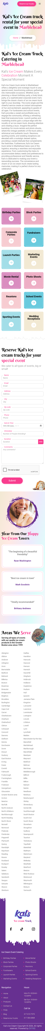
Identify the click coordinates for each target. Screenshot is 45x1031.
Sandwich (5, 877)
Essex (4, 765)
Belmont (5, 676)
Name (6, 375)
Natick (26, 788)
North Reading (7, 818)
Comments (8, 447)
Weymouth (28, 880)
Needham (27, 791)
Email (6, 383)
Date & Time (8, 423)
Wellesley (27, 861)
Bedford (5, 673)
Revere (4, 857)
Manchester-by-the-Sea (33, 739)
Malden (26, 735)
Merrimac (27, 768)
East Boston (6, 758)
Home (15, 38)
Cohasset (5, 729)
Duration (7, 439)
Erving (4, 762)
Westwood (28, 877)
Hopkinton (28, 686)
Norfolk (4, 805)
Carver (4, 712)
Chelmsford (6, 722)
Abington (5, 653)
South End (28, 818)
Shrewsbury (28, 805)
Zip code (7, 407)
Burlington (6, 702)
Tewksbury (28, 841)
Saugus (4, 880)
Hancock (27, 660)
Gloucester (6, 791)
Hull (25, 693)
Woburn (27, 887)
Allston (4, 656)
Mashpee (27, 755)
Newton (5, 801)
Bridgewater (6, 693)
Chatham (5, 719)
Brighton (5, 696)
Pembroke (5, 834)
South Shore (28, 821)
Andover (5, 660)
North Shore (6, 821)
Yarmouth (27, 890)
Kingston (27, 702)
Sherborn (5, 890)
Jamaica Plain (29, 699)
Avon (4, 666)
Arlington (5, 663)
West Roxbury (29, 874)
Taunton (27, 838)
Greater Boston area (9, 795)
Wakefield (27, 847)
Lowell (26, 726)
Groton (4, 798)
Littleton (27, 722)
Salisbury (5, 874)
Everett (4, 768)
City (5, 399)
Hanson (27, 666)
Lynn (25, 729)
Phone (6, 415)
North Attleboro (8, 811)
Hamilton (27, 656)
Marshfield (28, 752)
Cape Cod (5, 709)
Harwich (27, 670)
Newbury (27, 795)
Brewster (5, 689)
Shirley (26, 801)
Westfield (27, 864)
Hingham (27, 676)
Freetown (5, 785)
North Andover (7, 808)
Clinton (4, 726)
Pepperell (5, 838)
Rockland (5, 861)
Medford (27, 762)
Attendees (8, 431)
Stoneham (28, 824)
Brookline (5, 699)
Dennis (4, 742)
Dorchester (6, 745)
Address (7, 391)
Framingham (7, 778)
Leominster (28, 712)
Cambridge (6, 706)
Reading (5, 854)
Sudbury (27, 831)
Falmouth (5, 772)
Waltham (27, 851)
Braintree (5, 686)
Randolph (5, 847)
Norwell (4, 824)
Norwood (5, 828)
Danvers (5, 735)
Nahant (26, 785)
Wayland (27, 857)
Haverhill (27, 673)
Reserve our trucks (27, 4)
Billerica (5, 679)
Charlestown (6, 716)
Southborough (29, 811)
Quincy (4, 844)
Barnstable (6, 670)
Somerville (27, 808)
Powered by (26, 1028)
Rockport (5, 864)
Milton (26, 782)
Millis (25, 778)
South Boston (29, 814)
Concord (5, 732)
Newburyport (29, 798)
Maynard (27, 758)
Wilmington (28, 884)
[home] (5, 4)
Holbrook (27, 679)
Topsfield (27, 844)
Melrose (27, 765)
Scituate (5, 884)
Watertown (28, 854)
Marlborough (29, 749)
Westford (27, 867)
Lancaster (27, 706)
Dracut (4, 752)
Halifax (26, 653)
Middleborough (29, 772)
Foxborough (6, 775)
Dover (4, 749)
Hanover (27, 663)
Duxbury (5, 755)
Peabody (5, 831)
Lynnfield (27, 732)
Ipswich (27, 696)
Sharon (4, 887)
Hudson (27, 689)
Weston (26, 870)
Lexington (27, 716)
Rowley (4, 867)
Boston (4, 683)
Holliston (27, 683)
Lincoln (26, 719)
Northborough (7, 814)
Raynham (5, 851)
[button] (40, 4)
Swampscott (28, 834)
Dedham (5, 739)
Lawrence (27, 709)
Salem (4, 870)
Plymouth (5, 841)
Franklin (5, 782)
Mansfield (27, 742)
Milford (26, 775)
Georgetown (6, 788)
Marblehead (28, 745)
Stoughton (28, 828)
